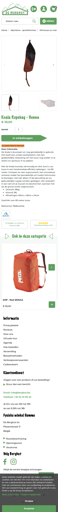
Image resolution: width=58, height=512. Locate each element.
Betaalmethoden (12, 355)
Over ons (8, 334)
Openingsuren (14, 443)
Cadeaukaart (10, 364)
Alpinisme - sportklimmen (23, 30)
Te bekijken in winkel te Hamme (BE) (14, 224)
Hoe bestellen (10, 347)
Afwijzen (29, 501)
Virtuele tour (10, 338)
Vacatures (11, 447)
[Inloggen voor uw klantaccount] (43, 9)
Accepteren (29, 508)
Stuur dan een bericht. (18, 384)
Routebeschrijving (16, 438)
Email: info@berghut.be (16, 392)
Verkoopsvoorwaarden (15, 360)
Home (4, 30)
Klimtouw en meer (49, 30)
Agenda (7, 342)
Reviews (7, 329)
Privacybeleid (10, 325)
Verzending (9, 351)
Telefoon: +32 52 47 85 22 (17, 397)
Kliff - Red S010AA (13, 300)
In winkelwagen (23, 138)
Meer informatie (10, 494)
